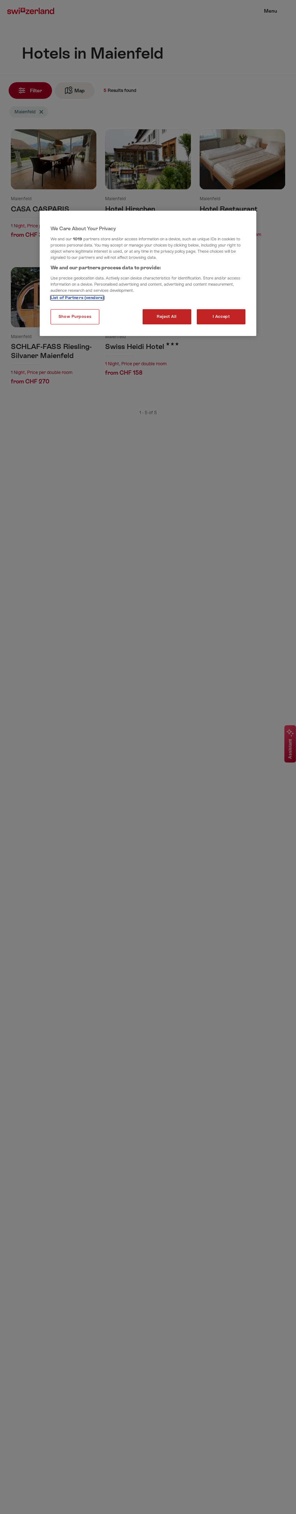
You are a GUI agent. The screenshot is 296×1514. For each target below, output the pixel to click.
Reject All (167, 316)
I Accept (221, 316)
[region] (148, 273)
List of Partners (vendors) (77, 297)
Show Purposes (74, 316)
